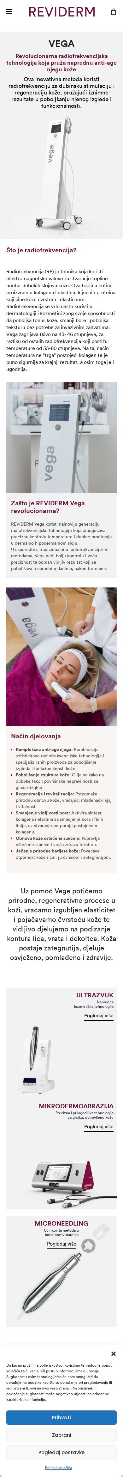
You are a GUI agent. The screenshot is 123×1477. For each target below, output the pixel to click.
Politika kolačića (58, 1467)
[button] (113, 1353)
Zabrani (61, 1435)
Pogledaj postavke (61, 1452)
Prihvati (61, 1417)
